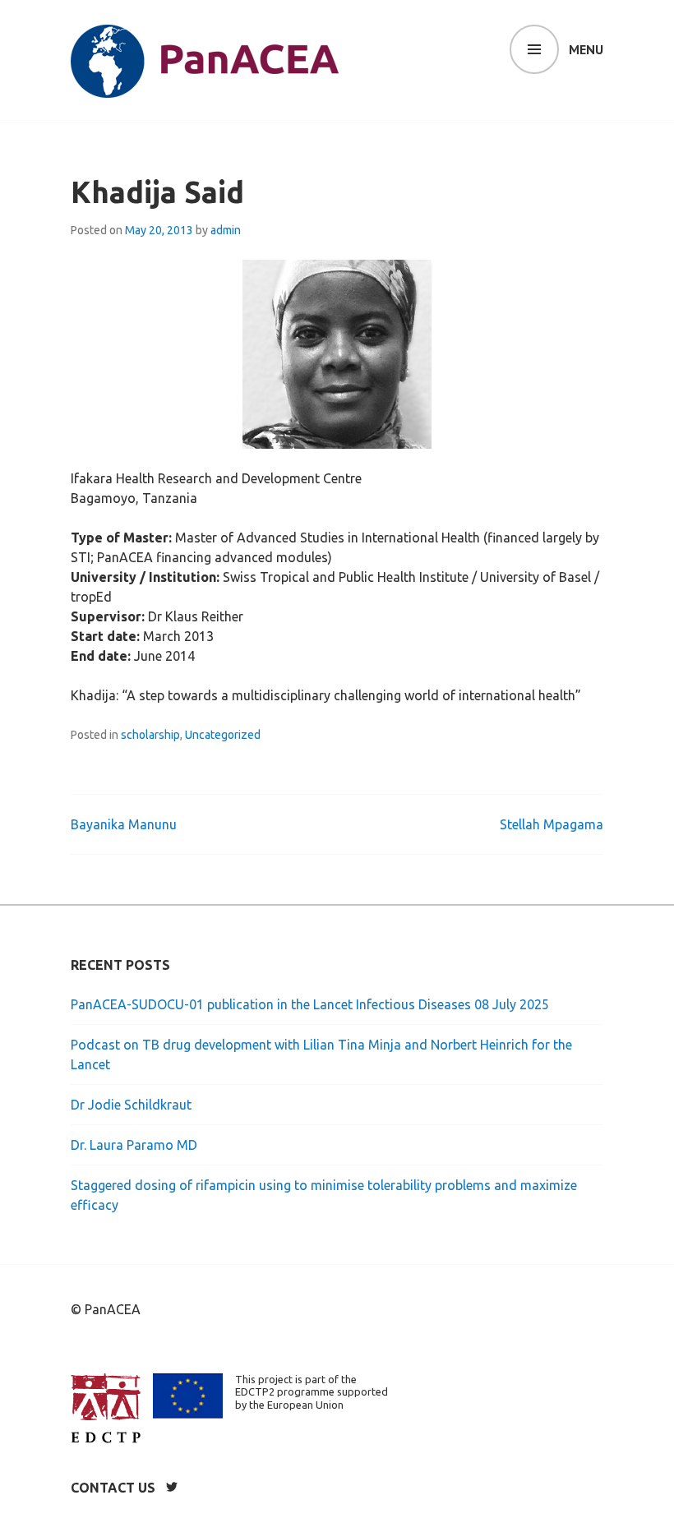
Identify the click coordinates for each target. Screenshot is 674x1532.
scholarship (150, 734)
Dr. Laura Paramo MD (134, 1144)
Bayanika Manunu (124, 824)
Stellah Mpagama (551, 824)
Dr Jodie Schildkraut (131, 1104)
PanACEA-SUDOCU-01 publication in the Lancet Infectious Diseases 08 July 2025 (310, 1004)
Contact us (113, 1487)
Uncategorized (223, 734)
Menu (586, 49)
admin (225, 230)
